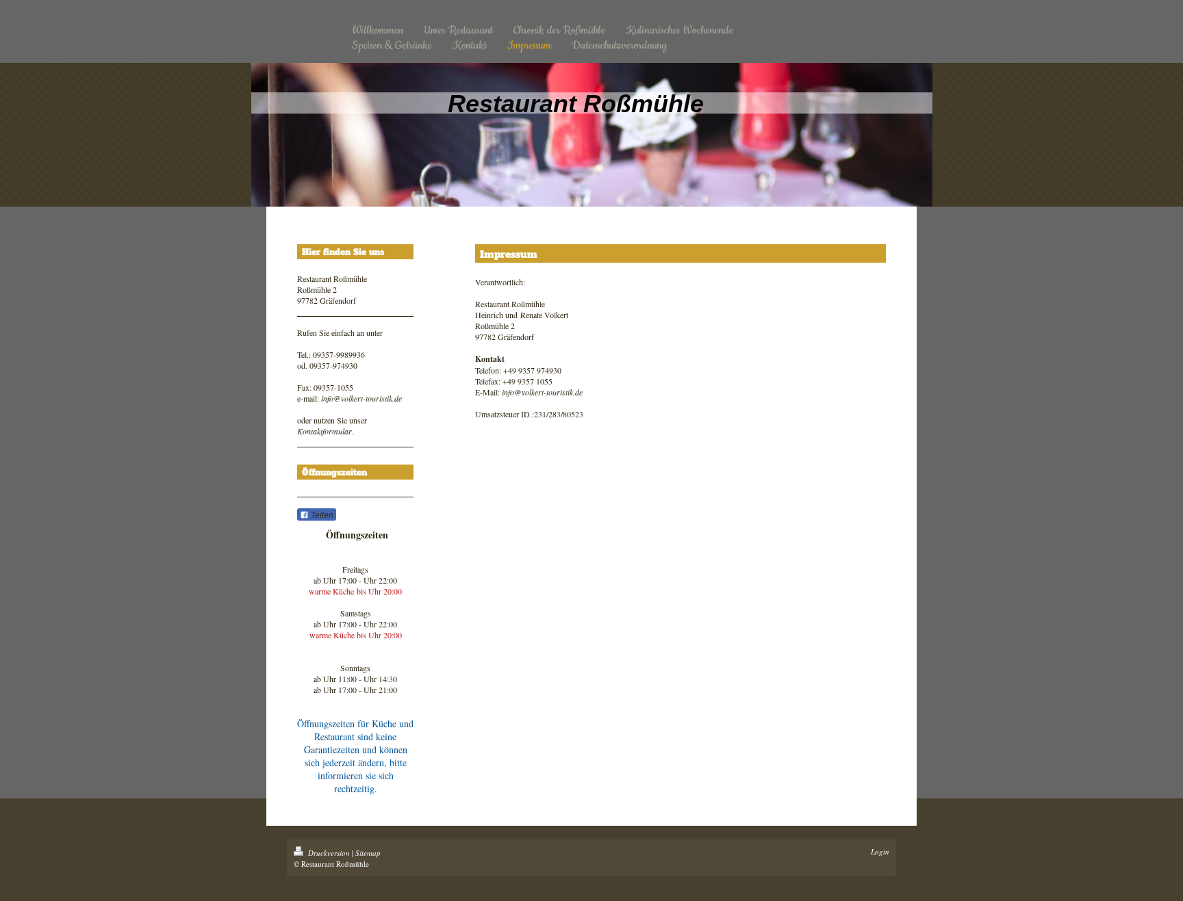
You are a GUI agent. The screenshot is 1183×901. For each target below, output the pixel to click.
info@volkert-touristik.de (361, 398)
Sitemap (368, 853)
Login (880, 851)
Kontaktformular (324, 431)
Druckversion (329, 853)
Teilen (321, 515)
